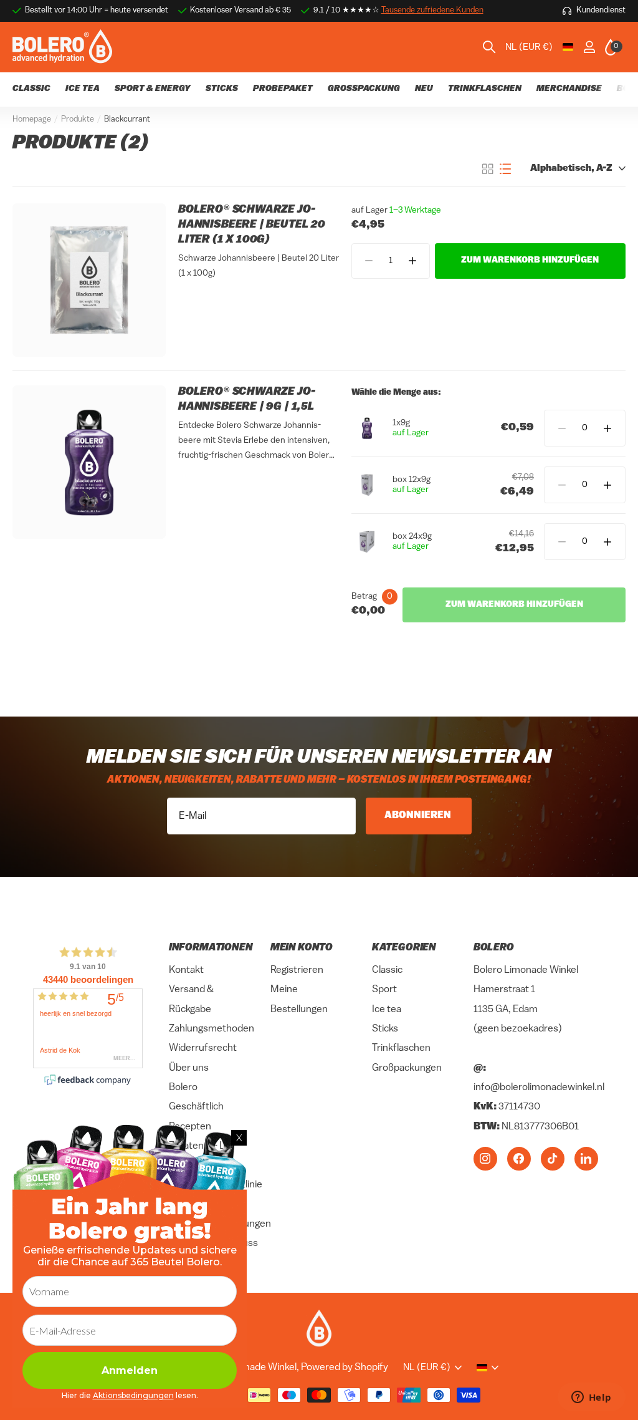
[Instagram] (485, 1159)
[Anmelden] (589, 47)
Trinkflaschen (401, 1049)
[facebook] (519, 1159)
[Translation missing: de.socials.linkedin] (586, 1159)
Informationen (211, 948)
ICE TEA (82, 89)
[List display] (505, 169)
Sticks (385, 1029)
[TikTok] (552, 1159)
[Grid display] (487, 169)
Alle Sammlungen (484, 96)
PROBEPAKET (283, 89)
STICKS (222, 89)
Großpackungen (407, 1068)
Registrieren (296, 970)
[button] (412, 261)
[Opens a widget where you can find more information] (591, 1398)
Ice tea (386, 1010)
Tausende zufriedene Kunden (432, 10)
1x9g (401, 423)
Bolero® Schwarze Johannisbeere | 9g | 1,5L (246, 400)
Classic (387, 970)
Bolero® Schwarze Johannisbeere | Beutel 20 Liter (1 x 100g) (251, 225)
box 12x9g (412, 480)
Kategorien (404, 948)
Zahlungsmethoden (211, 1029)
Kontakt (186, 970)
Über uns (189, 1068)
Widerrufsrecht (203, 1049)
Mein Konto (301, 948)
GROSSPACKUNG (364, 89)
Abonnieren (418, 816)
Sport (384, 990)
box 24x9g (412, 536)
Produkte (77, 119)
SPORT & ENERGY (153, 89)
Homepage (31, 119)
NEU (424, 89)
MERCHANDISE (569, 89)
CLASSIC (31, 89)
